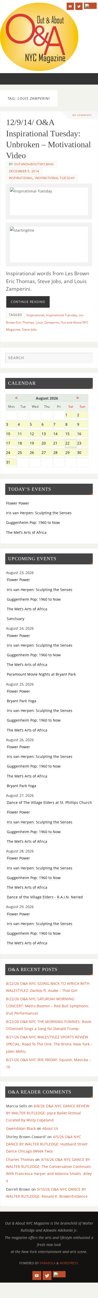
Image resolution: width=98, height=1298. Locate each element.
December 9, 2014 (24, 171)
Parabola (48, 1263)
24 (11, 453)
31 (11, 463)
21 (58, 444)
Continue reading (28, 302)
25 (23, 453)
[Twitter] (79, 6)
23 (82, 444)
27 (47, 453)
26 (35, 453)
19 (35, 444)
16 (82, 434)
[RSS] (90, 6)
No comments (82, 115)
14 (58, 434)
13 (47, 434)
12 (35, 434)
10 (11, 434)
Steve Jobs (29, 329)
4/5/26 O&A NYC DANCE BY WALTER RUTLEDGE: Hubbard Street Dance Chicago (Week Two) (47, 1143)
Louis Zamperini (47, 322)
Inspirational (21, 178)
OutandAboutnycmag (34, 164)
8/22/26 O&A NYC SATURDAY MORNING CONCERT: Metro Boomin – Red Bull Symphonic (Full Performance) (47, 1005)
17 (11, 444)
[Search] (86, 359)
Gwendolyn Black (21, 1128)
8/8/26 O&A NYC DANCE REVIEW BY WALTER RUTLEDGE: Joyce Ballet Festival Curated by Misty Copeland (47, 1112)
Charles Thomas (20, 1159)
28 (58, 453)
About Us (50, 1128)
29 (70, 453)
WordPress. (69, 1263)
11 (23, 434)
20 (47, 444)
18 (23, 444)
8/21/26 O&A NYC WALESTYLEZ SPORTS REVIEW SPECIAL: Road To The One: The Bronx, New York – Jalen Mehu (49, 1044)
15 (70, 434)
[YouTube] (70, 6)
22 (70, 444)
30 (82, 453)
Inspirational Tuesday (55, 178)
